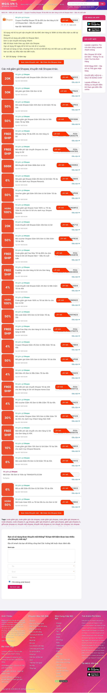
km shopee (65, 524)
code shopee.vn (19, 522)
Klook (88, 7)
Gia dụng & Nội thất (36, 635)
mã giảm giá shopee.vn (99, 643)
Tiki (80, 7)
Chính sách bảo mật (63, 659)
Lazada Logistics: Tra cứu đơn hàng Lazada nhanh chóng (93, 47)
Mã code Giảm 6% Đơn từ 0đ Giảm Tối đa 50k (33, 461)
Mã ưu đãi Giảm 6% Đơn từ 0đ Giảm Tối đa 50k (34, 488)
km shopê (56, 524)
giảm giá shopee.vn (72, 522)
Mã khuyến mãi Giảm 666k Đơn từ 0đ (30, 165)
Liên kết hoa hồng (62, 671)
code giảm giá (12, 519)
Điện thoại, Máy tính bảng (38, 626)
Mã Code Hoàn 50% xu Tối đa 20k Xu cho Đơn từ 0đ (36, 502)
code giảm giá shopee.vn (69, 519)
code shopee (7, 522)
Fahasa (58, 648)
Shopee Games (61, 668)
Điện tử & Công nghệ (37, 623)
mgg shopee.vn (99, 638)
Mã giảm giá (22, 74)
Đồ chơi (32, 643)
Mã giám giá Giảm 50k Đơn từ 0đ (28, 91)
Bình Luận (11, 547)
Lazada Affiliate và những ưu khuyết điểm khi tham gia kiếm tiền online (12, 679)
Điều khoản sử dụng (63, 662)
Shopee (76, 7)
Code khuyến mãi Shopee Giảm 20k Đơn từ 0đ (33, 77)
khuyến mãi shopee (25, 524)
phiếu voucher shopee (87, 653)
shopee (84, 655)
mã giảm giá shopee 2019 (88, 645)
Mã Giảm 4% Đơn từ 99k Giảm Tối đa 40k (31, 373)
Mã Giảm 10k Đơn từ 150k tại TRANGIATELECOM (22, 475)
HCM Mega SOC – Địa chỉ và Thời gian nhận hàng (93, 68)
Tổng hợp (33, 668)
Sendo (92, 7)
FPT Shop (59, 640)
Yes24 (58, 634)
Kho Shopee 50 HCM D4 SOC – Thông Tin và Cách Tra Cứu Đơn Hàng (13, 659)
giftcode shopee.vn (9, 524)
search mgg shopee (99, 653)
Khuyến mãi (52, 4)
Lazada (84, 7)
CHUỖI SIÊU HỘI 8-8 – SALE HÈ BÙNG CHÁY (12, 672)
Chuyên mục (40, 4)
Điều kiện (75, 82)
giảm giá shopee (57, 522)
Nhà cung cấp (26, 4)
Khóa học (33, 654)
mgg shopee (91, 638)
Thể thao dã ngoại (36, 663)
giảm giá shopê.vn (43, 522)
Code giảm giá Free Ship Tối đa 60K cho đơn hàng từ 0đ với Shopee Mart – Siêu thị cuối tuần (33, 255)
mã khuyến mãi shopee (94, 648)
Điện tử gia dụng (35, 629)
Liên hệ (58, 665)
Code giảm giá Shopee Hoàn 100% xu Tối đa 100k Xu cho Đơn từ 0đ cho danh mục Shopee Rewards (33, 210)
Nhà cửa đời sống (36, 632)
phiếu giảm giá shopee (98, 650)
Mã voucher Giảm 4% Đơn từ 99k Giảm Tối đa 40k (35, 403)
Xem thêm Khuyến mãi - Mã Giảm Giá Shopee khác (41, 62)
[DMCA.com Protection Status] (61, 681)
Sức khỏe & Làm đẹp (37, 646)
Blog (62, 4)
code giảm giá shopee (49, 519)
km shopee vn (85, 633)
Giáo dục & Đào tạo (36, 657)
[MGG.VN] (10, 4)
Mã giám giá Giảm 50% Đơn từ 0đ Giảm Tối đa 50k (35, 359)
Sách (31, 660)
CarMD (58, 673)
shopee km (94, 658)
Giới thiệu (59, 654)
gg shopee (30, 522)
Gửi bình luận (15, 587)
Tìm (102, 4)
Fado (58, 643)
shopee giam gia (86, 658)
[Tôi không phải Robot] (21, 582)
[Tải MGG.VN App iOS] (94, 29)
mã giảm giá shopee (87, 643)
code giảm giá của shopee (29, 519)
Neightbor (59, 676)
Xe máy (32, 665)
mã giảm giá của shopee (98, 640)
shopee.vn (88, 655)
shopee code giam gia (98, 655)
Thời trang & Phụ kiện (37, 649)
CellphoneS (60, 645)
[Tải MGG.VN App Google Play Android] (94, 24)
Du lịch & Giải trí (35, 651)
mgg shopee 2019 (86, 640)
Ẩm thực (32, 621)
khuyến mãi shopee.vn (43, 524)
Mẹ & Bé (32, 640)
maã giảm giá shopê (91, 635)
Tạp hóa (32, 637)
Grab (58, 651)
